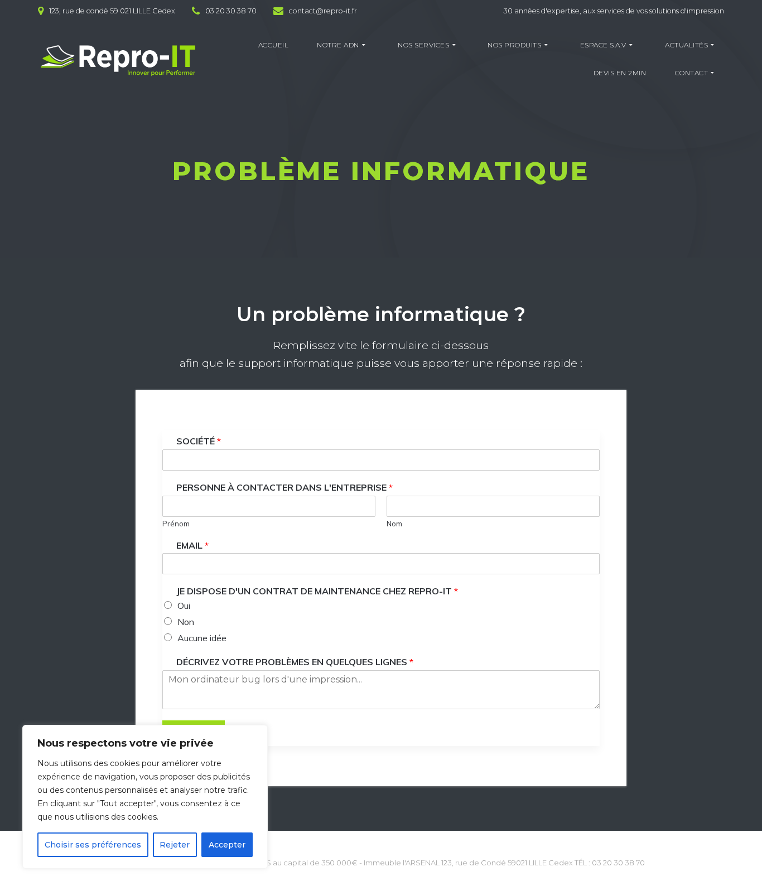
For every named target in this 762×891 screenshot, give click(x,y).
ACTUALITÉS (686, 45)
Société (198, 441)
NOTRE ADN (338, 45)
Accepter (227, 845)
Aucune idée (201, 637)
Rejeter (175, 845)
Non (185, 621)
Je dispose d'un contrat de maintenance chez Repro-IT (317, 591)
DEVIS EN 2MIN (620, 73)
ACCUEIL (273, 45)
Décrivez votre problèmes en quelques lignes (294, 661)
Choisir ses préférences (93, 845)
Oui (183, 605)
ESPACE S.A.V (603, 45)
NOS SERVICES (423, 45)
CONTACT (691, 73)
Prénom (176, 523)
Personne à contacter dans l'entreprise (284, 487)
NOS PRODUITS (514, 45)
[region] (145, 797)
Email (192, 545)
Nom (394, 523)
